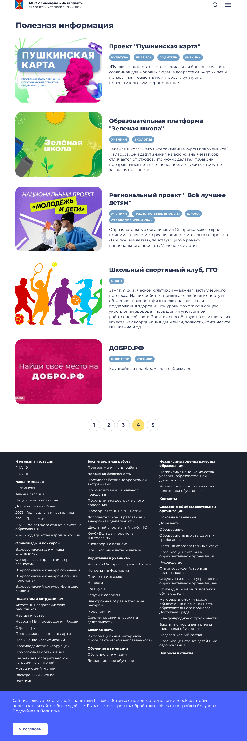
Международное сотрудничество (189, 618)
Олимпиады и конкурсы (37, 543)
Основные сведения (177, 517)
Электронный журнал (34, 675)
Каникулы (96, 589)
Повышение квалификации (40, 640)
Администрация (29, 494)
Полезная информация (108, 570)
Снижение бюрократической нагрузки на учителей (41, 660)
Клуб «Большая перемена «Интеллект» (110, 535)
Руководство (170, 562)
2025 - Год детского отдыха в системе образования (48, 527)
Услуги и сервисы (104, 595)
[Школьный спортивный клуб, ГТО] (58, 293)
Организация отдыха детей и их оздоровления (188, 643)
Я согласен (30, 729)
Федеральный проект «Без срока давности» (45, 562)
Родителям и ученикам (109, 558)
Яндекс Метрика (110, 700)
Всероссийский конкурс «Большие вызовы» (46, 588)
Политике (50, 711)
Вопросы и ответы (176, 653)
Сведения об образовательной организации (187, 509)
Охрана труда (27, 627)
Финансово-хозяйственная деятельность (183, 570)
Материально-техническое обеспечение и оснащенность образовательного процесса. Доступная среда (186, 605)
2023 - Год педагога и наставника (44, 512)
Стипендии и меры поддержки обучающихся (187, 591)
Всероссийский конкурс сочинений (47, 570)
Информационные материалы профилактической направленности (120, 638)
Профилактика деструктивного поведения (116, 502)
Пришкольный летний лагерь (114, 550)
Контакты (168, 499)
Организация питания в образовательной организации (187, 554)
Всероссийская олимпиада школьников (39, 551)
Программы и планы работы (113, 467)
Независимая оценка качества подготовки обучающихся (186, 488)
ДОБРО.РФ (126, 347)
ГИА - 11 (21, 474)
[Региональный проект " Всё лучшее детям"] (58, 218)
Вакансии (24, 681)
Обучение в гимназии (108, 648)
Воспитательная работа (109, 462)
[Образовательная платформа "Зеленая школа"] (58, 144)
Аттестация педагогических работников (40, 607)
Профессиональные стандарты (43, 633)
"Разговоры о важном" (107, 544)
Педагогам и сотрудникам (39, 599)
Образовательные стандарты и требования (187, 537)
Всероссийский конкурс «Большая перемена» (46, 578)
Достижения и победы (35, 506)
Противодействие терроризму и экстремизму (117, 482)
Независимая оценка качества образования (187, 464)
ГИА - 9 (21, 467)
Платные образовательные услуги (190, 546)
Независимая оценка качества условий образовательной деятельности (186, 476)
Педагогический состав (36, 500)
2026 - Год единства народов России (48, 535)
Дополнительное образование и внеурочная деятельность (117, 519)
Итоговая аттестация (34, 462)
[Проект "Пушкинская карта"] (58, 70)
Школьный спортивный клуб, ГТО (163, 269)
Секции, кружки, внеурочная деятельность (113, 619)
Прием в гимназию (105, 576)
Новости (95, 582)
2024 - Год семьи (30, 518)
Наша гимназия (29, 482)
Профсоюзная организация (39, 652)
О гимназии (26, 488)
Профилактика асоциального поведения (114, 492)
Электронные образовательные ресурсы (116, 603)
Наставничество (30, 615)
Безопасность (100, 630)
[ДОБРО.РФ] (58, 371)
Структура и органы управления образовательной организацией (188, 581)
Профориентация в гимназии (114, 511)
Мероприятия (100, 611)
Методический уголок (35, 668)
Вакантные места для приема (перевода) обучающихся (185, 626)
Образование (171, 529)
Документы (169, 523)
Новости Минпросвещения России (47, 621)
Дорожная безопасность (109, 474)
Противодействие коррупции (42, 646)
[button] (215, 5)
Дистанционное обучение (111, 660)
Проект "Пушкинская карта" (154, 46)
